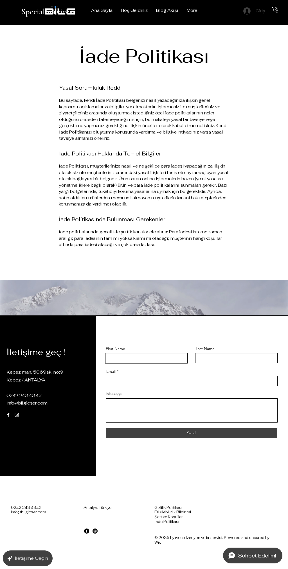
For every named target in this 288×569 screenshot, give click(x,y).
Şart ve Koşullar (168, 516)
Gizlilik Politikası (168, 507)
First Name (115, 349)
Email (111, 371)
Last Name (205, 349)
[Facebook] (8, 414)
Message (114, 394)
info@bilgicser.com (26, 403)
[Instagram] (16, 414)
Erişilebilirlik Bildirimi (172, 512)
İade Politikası (166, 521)
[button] (275, 10)
